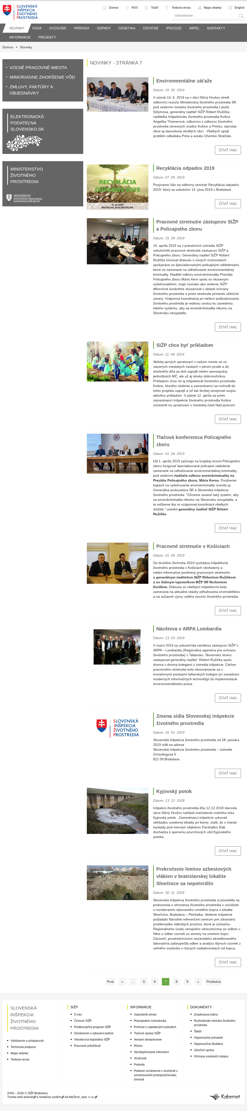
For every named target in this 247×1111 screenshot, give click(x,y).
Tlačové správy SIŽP (147, 1033)
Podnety (139, 1064)
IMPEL (194, 28)
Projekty (47, 37)
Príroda (81, 28)
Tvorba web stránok (20, 1097)
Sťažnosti (140, 1058)
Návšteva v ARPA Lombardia (188, 628)
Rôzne (138, 1046)
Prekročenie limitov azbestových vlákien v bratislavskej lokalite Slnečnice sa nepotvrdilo (193, 876)
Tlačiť (154, 7)
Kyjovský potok (174, 791)
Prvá (110, 982)
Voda (36, 28)
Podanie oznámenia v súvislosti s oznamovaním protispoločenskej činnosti (156, 1075)
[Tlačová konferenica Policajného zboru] (118, 454)
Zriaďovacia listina (206, 1014)
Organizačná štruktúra (208, 1044)
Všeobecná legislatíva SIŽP (92, 1039)
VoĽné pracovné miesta (38, 67)
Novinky (16, 28)
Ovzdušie (57, 28)
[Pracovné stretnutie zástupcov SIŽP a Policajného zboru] (118, 241)
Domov (113, 7)
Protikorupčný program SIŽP (92, 1027)
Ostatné (150, 28)
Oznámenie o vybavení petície (94, 1033)
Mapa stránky (212, 7)
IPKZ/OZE (174, 28)
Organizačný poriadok (208, 1037)
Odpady (104, 28)
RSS (135, 7)
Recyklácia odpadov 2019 (185, 168)
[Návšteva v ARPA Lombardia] (118, 647)
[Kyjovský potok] (118, 811)
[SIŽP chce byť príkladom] (118, 361)
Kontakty (216, 28)
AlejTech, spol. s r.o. (81, 1097)
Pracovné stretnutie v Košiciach (193, 546)
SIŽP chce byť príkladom (184, 345)
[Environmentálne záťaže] (118, 94)
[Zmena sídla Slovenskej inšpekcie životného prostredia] (118, 727)
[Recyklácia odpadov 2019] (118, 187)
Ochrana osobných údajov (211, 1056)
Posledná (213, 982)
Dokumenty (201, 1007)
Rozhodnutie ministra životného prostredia (214, 1023)
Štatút (197, 1031)
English (240, 7)
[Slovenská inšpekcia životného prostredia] (20, 12)
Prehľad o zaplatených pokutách (155, 1027)
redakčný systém (50, 1097)
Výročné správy (204, 1050)
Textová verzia (181, 7)
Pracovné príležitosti (87, 1046)
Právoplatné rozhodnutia (150, 1020)
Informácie (20, 37)
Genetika (126, 28)
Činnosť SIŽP (83, 1020)
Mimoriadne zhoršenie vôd (42, 77)
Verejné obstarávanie (148, 1039)
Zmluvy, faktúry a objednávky (31, 89)
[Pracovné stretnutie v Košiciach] (118, 563)
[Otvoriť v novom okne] (224, 1095)
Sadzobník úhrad (145, 1014)
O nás (78, 1014)
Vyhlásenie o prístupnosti (27, 1040)
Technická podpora (23, 1047)
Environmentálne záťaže (184, 80)
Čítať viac (228, 150)
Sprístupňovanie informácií (151, 1052)
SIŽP (74, 1007)
